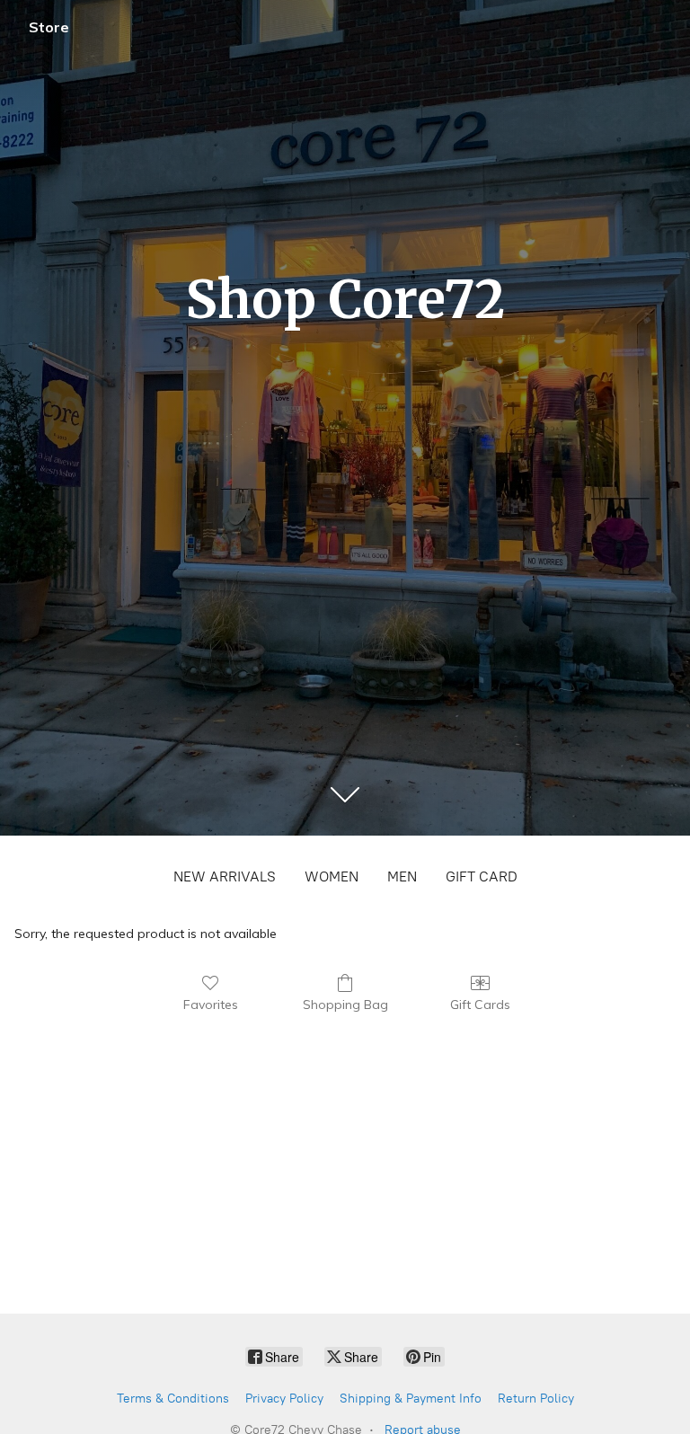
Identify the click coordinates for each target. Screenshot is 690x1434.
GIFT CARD (482, 876)
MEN (402, 876)
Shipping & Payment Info (411, 1398)
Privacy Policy (284, 1398)
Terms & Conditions (173, 1398)
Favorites (210, 1004)
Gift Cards (480, 1004)
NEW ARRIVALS (224, 876)
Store (49, 27)
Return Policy (536, 1398)
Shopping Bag (345, 1004)
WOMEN (331, 876)
